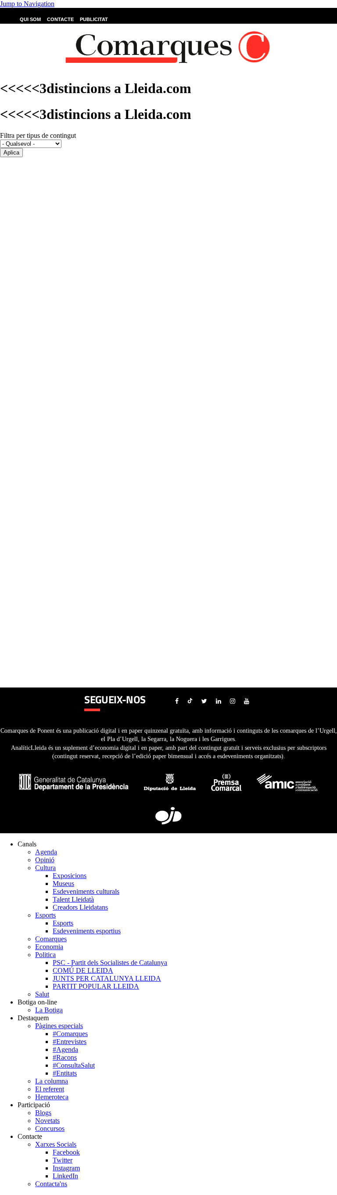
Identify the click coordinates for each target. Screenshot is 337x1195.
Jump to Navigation (27, 3)
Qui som (30, 19)
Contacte (60, 19)
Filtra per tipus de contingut (38, 135)
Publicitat (94, 19)
